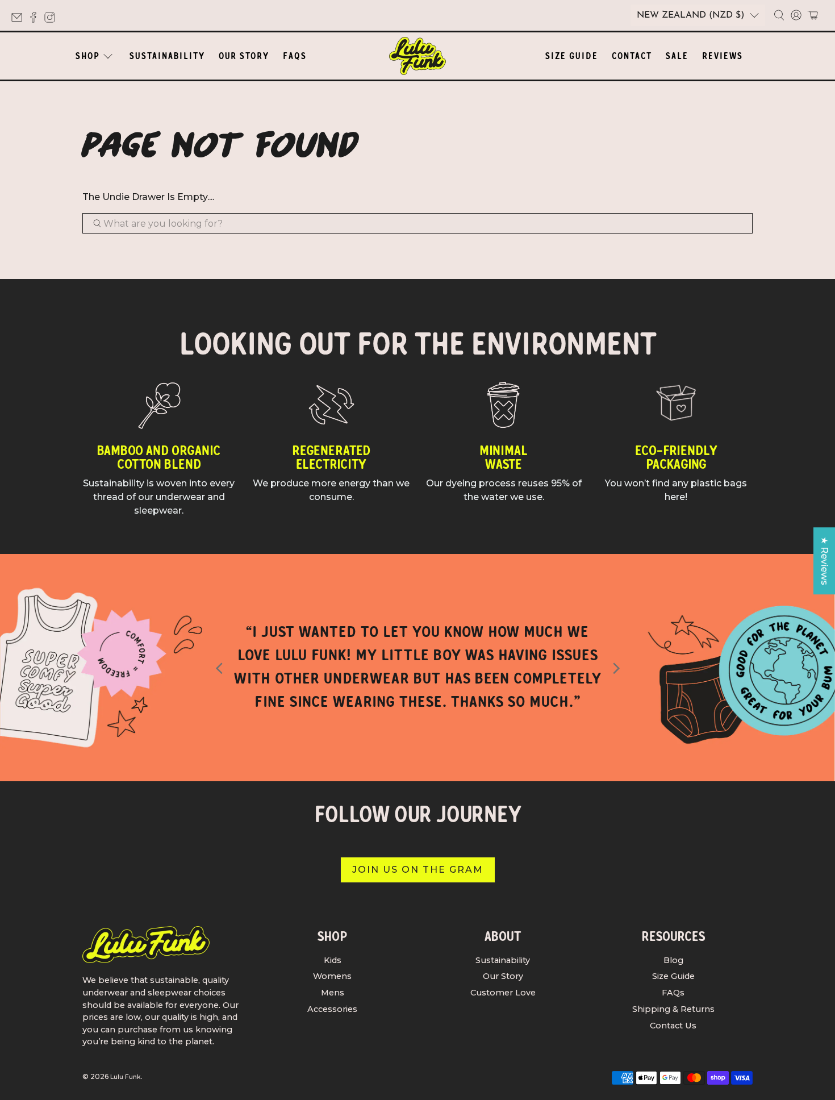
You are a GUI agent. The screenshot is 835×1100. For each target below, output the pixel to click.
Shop (88, 56)
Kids (332, 960)
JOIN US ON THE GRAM (417, 869)
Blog (673, 960)
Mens (332, 993)
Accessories (332, 1009)
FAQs (295, 56)
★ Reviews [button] (824, 560)
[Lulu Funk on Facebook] (36, 20)
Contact (632, 56)
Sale (677, 56)
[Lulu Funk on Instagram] (52, 20)
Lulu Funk (125, 1077)
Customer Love (503, 993)
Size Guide (571, 56)
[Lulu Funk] (417, 56)
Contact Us (673, 1025)
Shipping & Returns (673, 1009)
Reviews (722, 56)
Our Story (244, 56)
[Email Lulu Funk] (19, 20)
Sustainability (167, 56)
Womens (332, 976)
